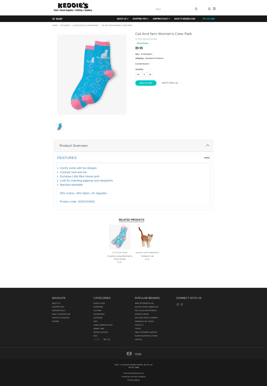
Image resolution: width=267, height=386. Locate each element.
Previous (260, 377)
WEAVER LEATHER (142, 314)
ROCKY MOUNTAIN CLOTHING (146, 336)
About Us (122, 19)
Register (65, 318)
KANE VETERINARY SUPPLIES (146, 332)
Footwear (97, 318)
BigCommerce (138, 373)
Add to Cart (120, 239)
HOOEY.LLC (139, 325)
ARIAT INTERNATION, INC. (144, 303)
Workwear (98, 307)
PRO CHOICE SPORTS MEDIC (146, 311)
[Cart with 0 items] (214, 8)
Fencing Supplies (100, 332)
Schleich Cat (147, 256)
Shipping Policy (161, 19)
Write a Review (142, 43)
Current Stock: (142, 64)
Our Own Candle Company (146, 318)
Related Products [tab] (131, 219)
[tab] (133, 146)
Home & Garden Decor (103, 325)
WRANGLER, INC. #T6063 (144, 321)
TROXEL (138, 329)
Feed (95, 336)
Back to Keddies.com (184, 19)
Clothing (97, 311)
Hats (95, 321)
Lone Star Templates (138, 377)
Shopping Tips (140, 19)
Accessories (98, 314)
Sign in (55, 318)
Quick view (119, 234)
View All (138, 339)
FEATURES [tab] (67, 158)
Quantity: (139, 69)
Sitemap (55, 321)
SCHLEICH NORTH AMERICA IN (146, 307)
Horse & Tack (99, 303)
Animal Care (98, 329)
